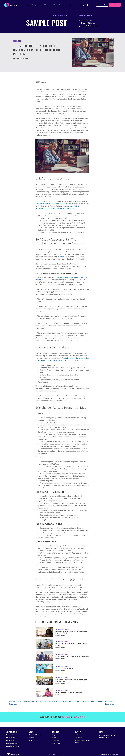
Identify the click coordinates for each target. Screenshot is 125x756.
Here (62, 256)
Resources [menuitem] (72, 5)
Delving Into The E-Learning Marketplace (69, 692)
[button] (49, 5)
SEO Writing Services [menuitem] (12, 746)
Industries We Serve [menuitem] (35, 735)
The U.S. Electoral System (64, 668)
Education (67, 629)
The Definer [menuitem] (55, 740)
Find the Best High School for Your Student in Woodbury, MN (71, 680)
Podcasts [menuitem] (32, 740)
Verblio (58, 635)
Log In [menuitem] (90, 5)
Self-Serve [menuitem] (45, 5)
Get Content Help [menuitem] (115, 4)
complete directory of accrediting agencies (51, 204)
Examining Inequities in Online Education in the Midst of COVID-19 (71, 632)
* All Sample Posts (59, 629)
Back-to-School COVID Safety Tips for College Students (71, 644)
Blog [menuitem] (53, 735)
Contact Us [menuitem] (78, 737)
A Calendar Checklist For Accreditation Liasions (72, 656)
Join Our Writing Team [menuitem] (33, 5)
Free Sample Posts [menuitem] (102, 4)
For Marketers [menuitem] (10, 737)
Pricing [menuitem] (82, 5)
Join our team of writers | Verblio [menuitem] (82, 741)
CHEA (75, 201)
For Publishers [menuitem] (10, 740)
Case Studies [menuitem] (56, 743)
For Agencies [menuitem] (10, 735)
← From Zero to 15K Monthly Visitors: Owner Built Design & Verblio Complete (35, 702)
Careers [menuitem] (31, 737)
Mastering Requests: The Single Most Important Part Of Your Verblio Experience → (89, 702)
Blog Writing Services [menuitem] (12, 743)
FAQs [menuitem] (76, 735)
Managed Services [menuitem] (58, 5)
